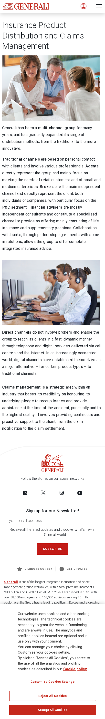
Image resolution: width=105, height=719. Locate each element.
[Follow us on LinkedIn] (25, 492)
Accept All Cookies (52, 710)
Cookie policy (75, 669)
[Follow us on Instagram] (61, 492)
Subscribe (52, 549)
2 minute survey (38, 568)
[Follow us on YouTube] (80, 492)
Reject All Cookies (52, 696)
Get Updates (77, 568)
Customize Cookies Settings (52, 681)
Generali (11, 582)
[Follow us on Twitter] (43, 492)
